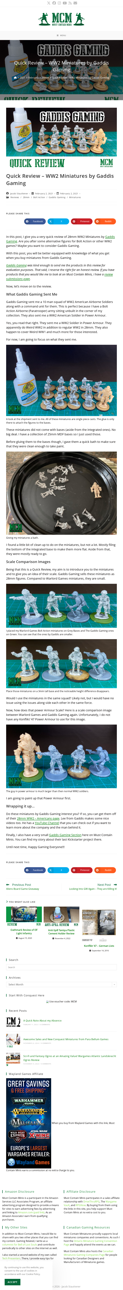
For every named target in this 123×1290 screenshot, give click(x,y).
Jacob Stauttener (19, 193)
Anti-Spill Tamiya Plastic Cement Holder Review (61, 932)
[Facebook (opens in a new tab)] (54, 3)
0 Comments (45, 1024)
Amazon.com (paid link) (31, 1212)
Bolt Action (39, 197)
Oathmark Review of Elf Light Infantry (23, 931)
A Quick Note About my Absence (42, 1020)
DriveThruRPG (91, 1201)
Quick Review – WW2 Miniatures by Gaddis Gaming (80, 77)
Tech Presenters (11, 1258)
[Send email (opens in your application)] (75, 3)
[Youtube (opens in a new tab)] (65, 3)
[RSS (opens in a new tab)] (70, 3)
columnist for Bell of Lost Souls (19, 1244)
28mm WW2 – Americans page (38, 818)
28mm (26, 197)
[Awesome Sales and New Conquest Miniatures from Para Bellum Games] (13, 1041)
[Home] (15, 77)
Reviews (14, 197)
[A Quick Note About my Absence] (13, 1022)
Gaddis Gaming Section (65, 835)
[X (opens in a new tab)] (48, 3)
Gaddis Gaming (57, 197)
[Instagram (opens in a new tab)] (59, 3)
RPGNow (81, 1205)
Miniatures (75, 197)
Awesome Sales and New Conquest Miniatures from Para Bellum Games (65, 1039)
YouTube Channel (47, 823)
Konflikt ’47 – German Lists (99, 945)
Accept (12, 1282)
